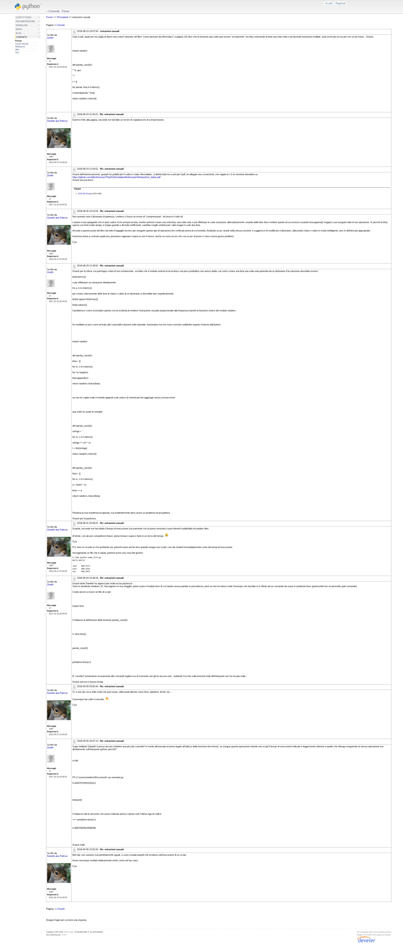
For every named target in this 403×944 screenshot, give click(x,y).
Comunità (21, 37)
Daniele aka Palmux (57, 121)
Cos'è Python (23, 17)
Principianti (62, 17)
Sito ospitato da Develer (382, 935)
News (19, 29)
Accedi (328, 3)
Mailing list (20, 46)
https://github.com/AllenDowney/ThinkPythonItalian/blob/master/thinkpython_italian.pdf (116, 177)
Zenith (50, 38)
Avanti (61, 25)
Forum (18, 41)
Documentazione (25, 21)
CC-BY (64, 935)
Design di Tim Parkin (364, 935)
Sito (17, 52)
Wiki (17, 49)
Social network (22, 44)
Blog (18, 33)
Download (22, 25)
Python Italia (68, 932)
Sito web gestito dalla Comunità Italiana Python (374, 932)
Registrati (340, 3)
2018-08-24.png (85, 193)
